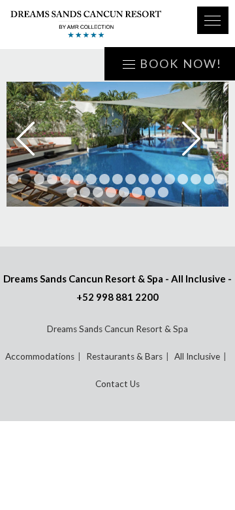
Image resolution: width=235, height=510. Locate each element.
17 (222, 179)
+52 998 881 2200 (117, 297)
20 (98, 192)
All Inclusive (197, 356)
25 (163, 192)
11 (143, 179)
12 (156, 179)
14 (183, 179)
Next (200, 139)
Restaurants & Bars (124, 356)
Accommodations (39, 356)
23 (137, 192)
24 (150, 192)
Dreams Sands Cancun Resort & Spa (117, 329)
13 (169, 179)
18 (72, 192)
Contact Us (117, 384)
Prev (34, 139)
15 (196, 179)
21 (111, 192)
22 (124, 192)
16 (209, 179)
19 (85, 192)
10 (130, 179)
